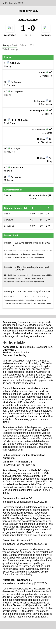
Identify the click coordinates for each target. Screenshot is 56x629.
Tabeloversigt (10, 49)
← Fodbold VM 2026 (12, 3)
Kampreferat (9, 45)
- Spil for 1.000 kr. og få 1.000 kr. (33, 291)
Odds (23, 45)
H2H (31, 45)
